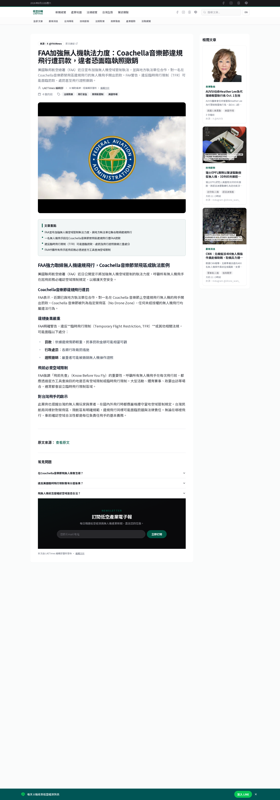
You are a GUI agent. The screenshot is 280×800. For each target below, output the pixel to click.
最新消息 (53, 21)
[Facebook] (177, 12)
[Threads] (189, 12)
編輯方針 (105, 87)
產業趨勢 (130, 21)
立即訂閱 (156, 534)
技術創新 (84, 21)
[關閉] (256, 794)
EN (246, 12)
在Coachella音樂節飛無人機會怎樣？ (60, 473)
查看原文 (63, 442)
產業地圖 (76, 12)
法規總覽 (92, 12)
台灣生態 (107, 12)
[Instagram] (183, 12)
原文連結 (70, 43)
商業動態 (115, 21)
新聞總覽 (60, 12)
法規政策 (100, 21)
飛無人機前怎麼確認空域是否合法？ (59, 493)
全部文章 (38, 21)
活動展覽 (146, 21)
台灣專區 (69, 21)
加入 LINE (243, 794)
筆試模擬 (123, 12)
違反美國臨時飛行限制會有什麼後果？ (60, 483)
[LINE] (195, 12)
